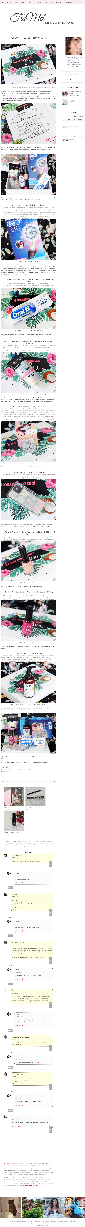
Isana (74, 119)
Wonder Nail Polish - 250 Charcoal (13, 832)
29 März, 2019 (15, 1039)
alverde (78, 124)
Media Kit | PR (49, 2)
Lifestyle (38, 2)
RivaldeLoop (66, 122)
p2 (63, 116)
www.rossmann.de (38, 218)
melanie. (15, 894)
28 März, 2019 (15, 993)
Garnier (73, 122)
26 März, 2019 (15, 857)
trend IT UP (75, 127)
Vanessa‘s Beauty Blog (20, 1037)
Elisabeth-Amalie (18, 942)
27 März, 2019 (15, 945)
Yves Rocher (66, 124)
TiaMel (17, 873)
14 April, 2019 (18, 875)
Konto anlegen (8, 1170)
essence (68, 116)
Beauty (30, 2)
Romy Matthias (17, 855)
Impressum (59, 2)
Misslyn (79, 122)
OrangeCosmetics (18, 1074)
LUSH (73, 124)
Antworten (50, 864)
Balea (69, 119)
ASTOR (69, 127)
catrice (82, 116)
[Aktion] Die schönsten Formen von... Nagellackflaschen (75, 93)
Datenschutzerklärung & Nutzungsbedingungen (28, 1165)
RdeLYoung (75, 116)
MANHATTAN (80, 119)
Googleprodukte (47, 1165)
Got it (48, 1225)
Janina (14, 991)
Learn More (39, 1225)
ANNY (64, 127)
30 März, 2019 (15, 1076)
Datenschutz (69, 2)
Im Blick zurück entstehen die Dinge (35, 957)
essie (64, 119)
